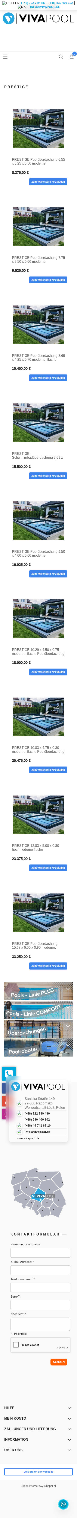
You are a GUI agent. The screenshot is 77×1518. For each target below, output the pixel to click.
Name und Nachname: (25, 1244)
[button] (5, 56)
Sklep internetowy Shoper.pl (38, 1485)
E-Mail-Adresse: (22, 1261)
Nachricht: (18, 1314)
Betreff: (15, 1296)
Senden (59, 1362)
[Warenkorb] (71, 57)
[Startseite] (38, 20)
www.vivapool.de (28, 1138)
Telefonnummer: (22, 1279)
